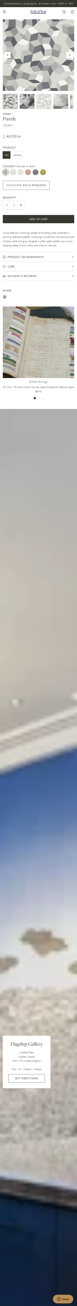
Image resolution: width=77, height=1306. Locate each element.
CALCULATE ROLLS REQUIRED (26, 185)
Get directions (26, 1078)
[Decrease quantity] (7, 205)
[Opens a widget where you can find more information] (63, 1299)
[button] (8, 55)
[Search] (64, 12)
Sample (17, 155)
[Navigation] (4, 12)
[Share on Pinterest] (5, 297)
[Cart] (72, 12)
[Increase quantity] (21, 205)
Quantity (9, 197)
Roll (7, 155)
